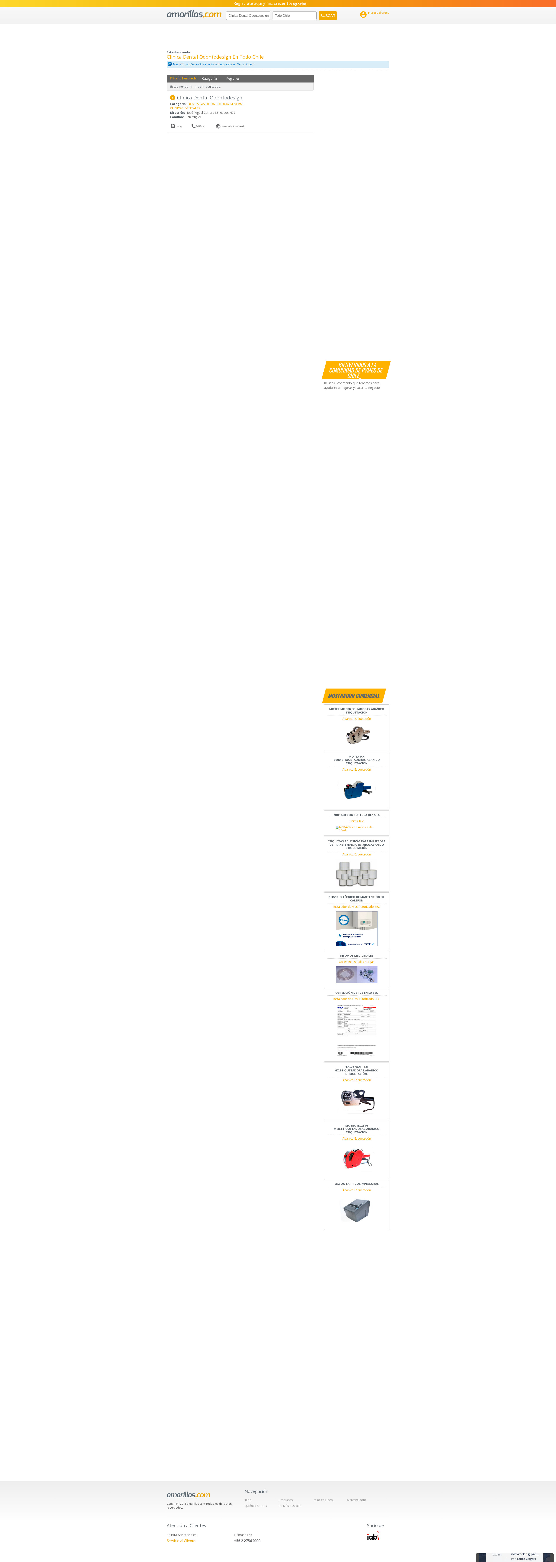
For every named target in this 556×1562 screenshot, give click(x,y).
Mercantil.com (356, 1500)
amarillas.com (194, 14)
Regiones (233, 78)
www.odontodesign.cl (233, 126)
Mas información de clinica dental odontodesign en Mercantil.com (213, 64)
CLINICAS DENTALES (185, 108)
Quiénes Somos (256, 1506)
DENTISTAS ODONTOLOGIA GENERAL (215, 104)
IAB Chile (373, 1535)
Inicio (248, 1500)
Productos (286, 1500)
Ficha (179, 126)
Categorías (210, 78)
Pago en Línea (323, 1500)
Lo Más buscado (290, 1506)
